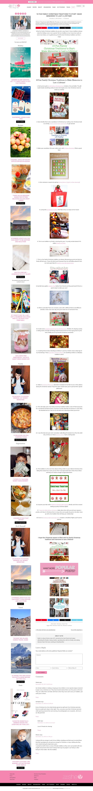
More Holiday (20, 121)
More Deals (21, 767)
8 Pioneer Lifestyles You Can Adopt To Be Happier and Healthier (20, 240)
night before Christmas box (56, 86)
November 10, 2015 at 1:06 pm (44, 736)
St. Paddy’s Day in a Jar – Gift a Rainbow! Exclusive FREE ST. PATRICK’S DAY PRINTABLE (20, 317)
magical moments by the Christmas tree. (56, 328)
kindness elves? (60, 434)
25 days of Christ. (60, 243)
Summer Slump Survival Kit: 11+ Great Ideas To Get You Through (21, 81)
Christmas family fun (57, 625)
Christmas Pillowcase (47, 384)
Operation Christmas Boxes (56, 352)
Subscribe (12, 774)
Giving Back (12, 777)
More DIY (20, 603)
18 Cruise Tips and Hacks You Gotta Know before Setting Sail (21, 677)
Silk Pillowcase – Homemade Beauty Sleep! (21, 273)
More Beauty (20, 277)
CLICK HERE (32, 2)
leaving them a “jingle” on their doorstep (69, 182)
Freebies (36, 779)
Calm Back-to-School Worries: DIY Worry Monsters (20, 398)
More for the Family (20, 439)
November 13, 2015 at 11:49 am (44, 703)
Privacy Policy (48, 788)
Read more (20, 38)
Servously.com (67, 788)
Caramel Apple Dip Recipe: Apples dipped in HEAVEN (20, 160)
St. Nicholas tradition (52, 209)
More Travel (20, 681)
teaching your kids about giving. (65, 263)
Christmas (59, 624)
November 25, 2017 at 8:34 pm (44, 684)
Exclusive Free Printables (40, 774)
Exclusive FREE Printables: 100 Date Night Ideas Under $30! (21, 357)
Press (11, 775)
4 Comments (66, 18)
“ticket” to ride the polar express (59, 504)
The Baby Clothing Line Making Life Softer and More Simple (21, 763)
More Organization (20, 522)
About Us (36, 775)
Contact (43, 788)
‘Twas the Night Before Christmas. (48, 510)
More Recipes (20, 203)
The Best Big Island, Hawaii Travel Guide (20, 639)
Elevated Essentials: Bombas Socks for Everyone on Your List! (20, 722)
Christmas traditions (67, 625)
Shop (35, 777)
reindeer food (51, 286)
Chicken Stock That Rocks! (21, 519)
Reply (37, 697)
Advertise (12, 779)
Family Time (64, 624)
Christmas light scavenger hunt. (51, 517)
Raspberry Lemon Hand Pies (21, 118)
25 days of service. (69, 148)
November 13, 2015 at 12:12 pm (46, 722)
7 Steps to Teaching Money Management (20, 480)
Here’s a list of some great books (58, 123)
